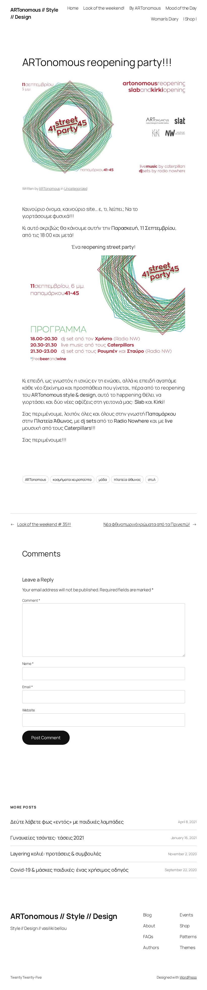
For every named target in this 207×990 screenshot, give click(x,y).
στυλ (152, 479)
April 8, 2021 (187, 821)
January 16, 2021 (184, 837)
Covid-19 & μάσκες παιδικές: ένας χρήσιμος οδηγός (69, 870)
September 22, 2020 (181, 869)
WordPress (188, 977)
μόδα (103, 479)
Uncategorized (75, 188)
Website (28, 710)
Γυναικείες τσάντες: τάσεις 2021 (47, 838)
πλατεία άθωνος (127, 479)
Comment (31, 600)
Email (27, 686)
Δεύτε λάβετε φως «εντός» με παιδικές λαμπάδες (67, 822)
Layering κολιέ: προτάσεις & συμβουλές (55, 854)
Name (28, 663)
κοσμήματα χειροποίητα (72, 479)
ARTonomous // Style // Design (63, 916)
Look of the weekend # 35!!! (44, 524)
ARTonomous (49, 188)
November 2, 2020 (182, 853)
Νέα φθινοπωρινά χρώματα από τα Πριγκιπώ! (147, 524)
